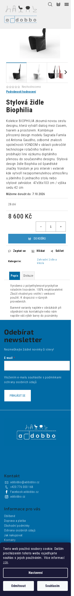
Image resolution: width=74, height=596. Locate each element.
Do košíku (40, 238)
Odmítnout (18, 586)
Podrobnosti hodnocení (21, 91)
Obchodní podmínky (17, 525)
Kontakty (10, 540)
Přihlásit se (17, 395)
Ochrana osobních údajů (19, 530)
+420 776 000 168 (21, 487)
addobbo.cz (17, 496)
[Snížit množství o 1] (41, 227)
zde (5, 562)
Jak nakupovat (13, 535)
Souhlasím (52, 586)
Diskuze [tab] (28, 275)
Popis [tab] (14, 275)
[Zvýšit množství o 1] (61, 227)
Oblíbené (9, 516)
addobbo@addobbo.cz (24, 482)
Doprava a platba (15, 520)
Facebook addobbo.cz (24, 491)
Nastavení (36, 573)
